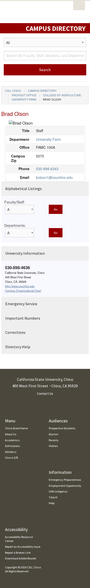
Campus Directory (42, 91)
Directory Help (17, 346)
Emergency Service (21, 303)
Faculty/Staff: (14, 201)
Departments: (15, 225)
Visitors (53, 446)
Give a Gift (11, 457)
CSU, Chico (13, 91)
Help (51, 503)
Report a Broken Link (18, 552)
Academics (12, 440)
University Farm (24, 99)
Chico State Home (16, 428)
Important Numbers (22, 318)
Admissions (12, 446)
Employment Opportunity (65, 486)
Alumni (53, 434)
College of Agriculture (62, 95)
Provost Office (24, 95)
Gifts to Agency (58, 491)
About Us (10, 434)
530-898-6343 (47, 168)
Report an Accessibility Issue (22, 546)
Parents (53, 440)
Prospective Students (62, 428)
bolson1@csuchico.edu (54, 177)
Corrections (15, 332)
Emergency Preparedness (65, 480)
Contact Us (45, 393)
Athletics (10, 452)
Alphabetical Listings (23, 188)
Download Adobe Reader (20, 558)
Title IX (53, 497)
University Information (25, 253)
